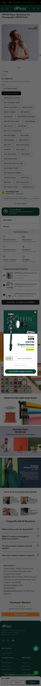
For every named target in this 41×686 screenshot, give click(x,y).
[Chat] (36, 648)
